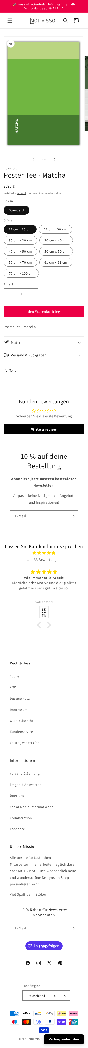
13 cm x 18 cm (20, 229)
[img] (44, 553)
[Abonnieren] (72, 516)
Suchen (16, 676)
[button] (9, 20)
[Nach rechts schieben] (54, 159)
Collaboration (21, 818)
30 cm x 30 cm (20, 240)
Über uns (17, 796)
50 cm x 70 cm (20, 262)
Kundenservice (21, 731)
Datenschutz (20, 698)
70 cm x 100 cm (21, 273)
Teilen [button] (14, 370)
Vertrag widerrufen (25, 742)
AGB (13, 687)
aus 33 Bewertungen (44, 559)
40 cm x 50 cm (20, 251)
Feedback (17, 829)
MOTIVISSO (36, 1039)
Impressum (19, 709)
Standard (16, 210)
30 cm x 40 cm (56, 240)
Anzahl (8, 284)
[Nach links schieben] (33, 159)
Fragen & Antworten (26, 785)
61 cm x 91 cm (55, 262)
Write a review (44, 429)
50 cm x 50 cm (56, 251)
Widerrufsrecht (21, 720)
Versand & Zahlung (25, 773)
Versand (21, 192)
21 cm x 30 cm (55, 229)
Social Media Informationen (32, 807)
